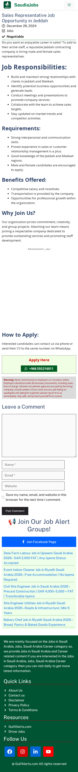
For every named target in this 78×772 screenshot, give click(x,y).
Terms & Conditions (23, 710)
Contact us (17, 695)
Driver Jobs (17, 731)
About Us (15, 690)
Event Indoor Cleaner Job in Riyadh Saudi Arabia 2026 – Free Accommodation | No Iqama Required (39, 574)
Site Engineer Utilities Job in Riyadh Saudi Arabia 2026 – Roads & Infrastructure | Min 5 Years (37, 608)
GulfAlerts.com (20, 727)
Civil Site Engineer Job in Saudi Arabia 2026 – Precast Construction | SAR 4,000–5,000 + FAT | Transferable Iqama (38, 591)
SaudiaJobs (26, 5)
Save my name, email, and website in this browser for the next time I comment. (36, 497)
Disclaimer (16, 700)
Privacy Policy (19, 705)
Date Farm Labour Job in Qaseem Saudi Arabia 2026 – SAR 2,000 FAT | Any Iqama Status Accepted (38, 558)
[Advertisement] (39, 291)
